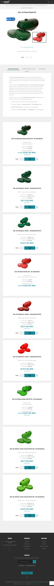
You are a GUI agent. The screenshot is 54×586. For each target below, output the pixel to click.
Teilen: (22, 57)
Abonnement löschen (31, 565)
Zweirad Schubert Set (28, 47)
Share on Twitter (26, 57)
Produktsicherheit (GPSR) (28, 69)
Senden (34, 561)
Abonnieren (22, 565)
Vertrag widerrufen (27, 573)
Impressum (27, 548)
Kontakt (27, 71)
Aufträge (44, 541)
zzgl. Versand (27, 154)
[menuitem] (27, 541)
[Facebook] (27, 577)
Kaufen (29, 159)
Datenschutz (27, 543)
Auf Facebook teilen (28, 57)
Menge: (17, 159)
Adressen (44, 543)
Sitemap (44, 548)
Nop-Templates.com (36, 583)
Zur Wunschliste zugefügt (36, 159)
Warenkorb (49, 1)
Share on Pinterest (31, 57)
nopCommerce (22, 583)
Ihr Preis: (20, 152)
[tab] (13, 69)
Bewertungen (42, 69)
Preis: (22, 150)
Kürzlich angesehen (44, 546)
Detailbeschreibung (13, 69)
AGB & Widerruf (27, 546)
